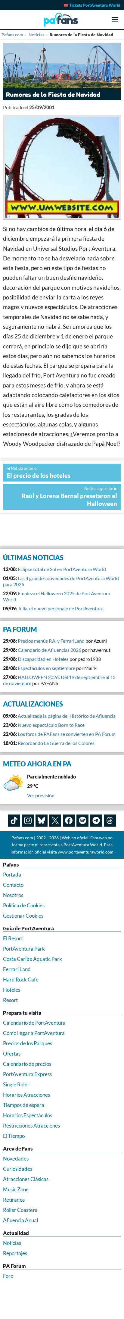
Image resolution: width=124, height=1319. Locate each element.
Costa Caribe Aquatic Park (32, 959)
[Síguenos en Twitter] (55, 821)
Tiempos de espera (23, 1105)
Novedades (16, 1158)
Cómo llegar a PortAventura (34, 1033)
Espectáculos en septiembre (46, 668)
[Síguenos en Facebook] (69, 821)
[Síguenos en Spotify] (82, 821)
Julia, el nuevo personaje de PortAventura (61, 608)
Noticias (12, 1243)
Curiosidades (17, 1169)
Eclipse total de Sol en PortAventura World (62, 569)
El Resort (13, 938)
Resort (10, 1000)
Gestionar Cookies (23, 916)
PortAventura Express (27, 1074)
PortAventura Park (24, 948)
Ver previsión (40, 795)
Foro (8, 1276)
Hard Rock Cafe (21, 979)
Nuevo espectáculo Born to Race (51, 725)
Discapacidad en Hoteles (43, 659)
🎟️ (92, 5)
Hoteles (11, 990)
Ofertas (11, 1053)
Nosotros (13, 895)
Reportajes (15, 1253)
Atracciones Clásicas (25, 1179)
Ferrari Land (17, 969)
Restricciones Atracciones (31, 1125)
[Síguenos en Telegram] (96, 821)
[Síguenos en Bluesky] (42, 821)
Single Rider (16, 1084)
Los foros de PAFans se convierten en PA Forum (67, 734)
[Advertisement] (62, 529)
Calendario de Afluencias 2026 (49, 650)
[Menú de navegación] (115, 19)
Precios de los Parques (27, 1043)
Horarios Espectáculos (27, 1115)
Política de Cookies (24, 905)
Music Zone (16, 1189)
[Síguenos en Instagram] (28, 821)
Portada (12, 874)
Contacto (13, 885)
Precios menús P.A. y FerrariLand (51, 641)
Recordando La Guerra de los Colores (56, 743)
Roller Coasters (20, 1210)
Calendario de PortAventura (34, 1023)
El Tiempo (14, 1136)
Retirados (14, 1200)
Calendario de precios (27, 1064)
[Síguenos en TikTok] (14, 821)
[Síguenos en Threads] (110, 821)
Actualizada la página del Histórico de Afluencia (67, 716)
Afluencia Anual (20, 1220)
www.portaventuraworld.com (85, 851)
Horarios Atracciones (26, 1095)
